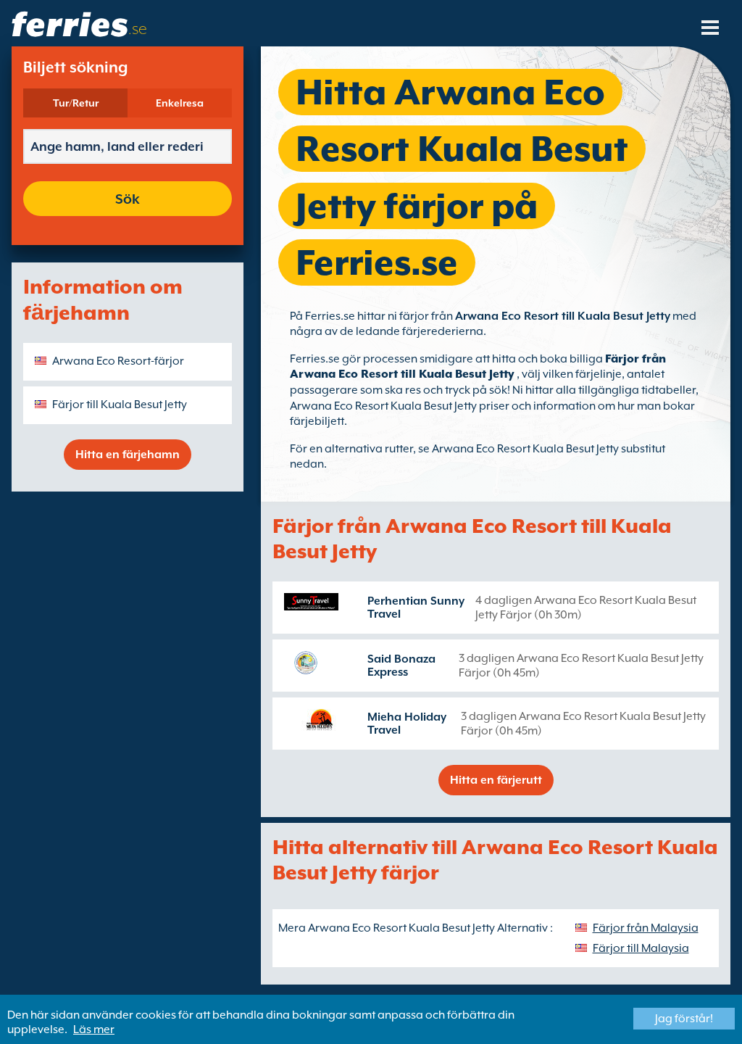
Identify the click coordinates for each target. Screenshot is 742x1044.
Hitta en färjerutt (496, 780)
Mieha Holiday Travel (406, 723)
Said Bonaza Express (401, 665)
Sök (127, 199)
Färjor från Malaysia (646, 928)
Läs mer (93, 1029)
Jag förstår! (684, 1018)
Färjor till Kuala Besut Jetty (119, 404)
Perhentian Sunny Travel (415, 607)
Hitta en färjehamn (127, 454)
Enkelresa (180, 103)
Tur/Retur (76, 103)
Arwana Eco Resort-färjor (118, 361)
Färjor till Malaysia (641, 948)
